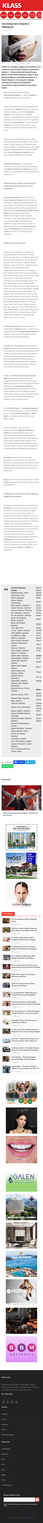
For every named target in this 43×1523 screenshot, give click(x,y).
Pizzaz (4, 1480)
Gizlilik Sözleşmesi (8, 1435)
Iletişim (4, 1430)
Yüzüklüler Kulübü (32, 15)
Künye (4, 1419)
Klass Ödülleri (39, 15)
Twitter (32, 762)
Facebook (21, 762)
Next (39, 797)
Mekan (4, 1475)
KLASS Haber (6, 1449)
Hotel (3, 1470)
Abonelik (4, 1414)
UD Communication (28, 1517)
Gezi (3, 1464)
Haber (11, 15)
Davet (25, 15)
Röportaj (18, 15)
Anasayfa (3, 15)
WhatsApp (9, 766)
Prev (3, 797)
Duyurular (5, 1424)
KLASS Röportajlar (8, 914)
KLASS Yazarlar (7, 1485)
